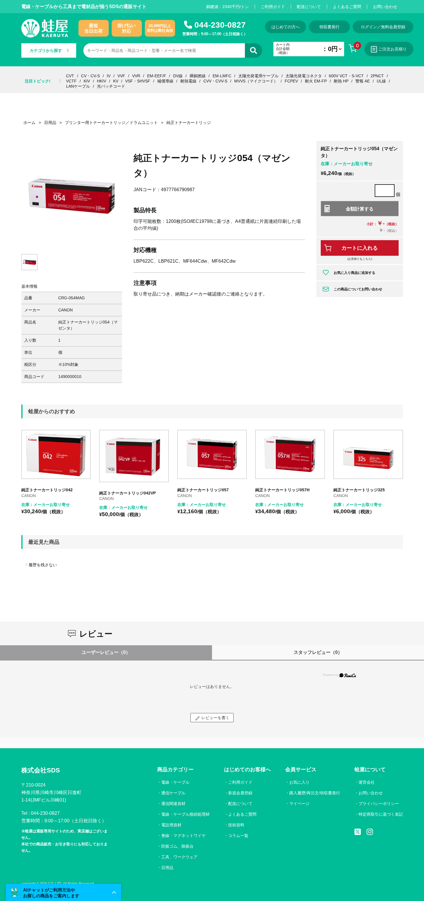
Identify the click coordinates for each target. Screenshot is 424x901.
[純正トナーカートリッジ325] (368, 454)
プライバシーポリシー (379, 803)
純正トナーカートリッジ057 (203, 490)
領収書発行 (329, 27)
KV (115, 81)
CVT (70, 76)
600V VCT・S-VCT (346, 76)
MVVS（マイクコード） (256, 81)
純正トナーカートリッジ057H (282, 490)
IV (108, 76)
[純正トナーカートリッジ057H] (290, 454)
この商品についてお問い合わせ (358, 289)
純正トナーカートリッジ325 (359, 490)
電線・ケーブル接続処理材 (185, 814)
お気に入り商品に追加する (354, 273)
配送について (309, 6)
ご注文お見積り (392, 49)
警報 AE (362, 81)
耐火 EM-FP (316, 81)
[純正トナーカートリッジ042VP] (134, 456)
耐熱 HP (341, 81)
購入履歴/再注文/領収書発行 (314, 793)
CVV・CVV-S (215, 81)
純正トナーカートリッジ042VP (127, 493)
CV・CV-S (90, 76)
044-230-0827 (220, 24)
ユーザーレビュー (106, 652)
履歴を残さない (43, 565)
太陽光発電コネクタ (304, 76)
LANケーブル (78, 86)
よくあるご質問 (347, 6)
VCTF (71, 81)
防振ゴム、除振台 (177, 846)
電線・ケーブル (175, 782)
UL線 (381, 81)
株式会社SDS (40, 770)
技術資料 (236, 825)
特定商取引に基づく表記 (381, 814)
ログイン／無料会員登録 (383, 27)
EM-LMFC (222, 76)
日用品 (167, 867)
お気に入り (299, 782)
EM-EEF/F (156, 76)
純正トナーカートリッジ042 (47, 490)
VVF (121, 76)
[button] (63, 892)
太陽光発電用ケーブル (258, 76)
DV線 (178, 76)
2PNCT (377, 76)
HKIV (101, 81)
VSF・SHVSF (137, 81)
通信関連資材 (173, 803)
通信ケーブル (173, 793)
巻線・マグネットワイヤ (183, 835)
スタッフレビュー (318, 652)
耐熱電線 (188, 81)
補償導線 (165, 81)
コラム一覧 (238, 835)
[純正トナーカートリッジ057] (212, 454)
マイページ (299, 803)
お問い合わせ (385, 6)
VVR (136, 76)
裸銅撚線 (198, 76)
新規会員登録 (240, 793)
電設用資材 (171, 825)
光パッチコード (111, 86)
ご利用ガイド (273, 6)
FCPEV (291, 81)
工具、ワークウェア (179, 857)
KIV (87, 81)
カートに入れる (360, 248)
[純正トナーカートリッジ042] (56, 454)
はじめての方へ (285, 27)
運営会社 (367, 782)
